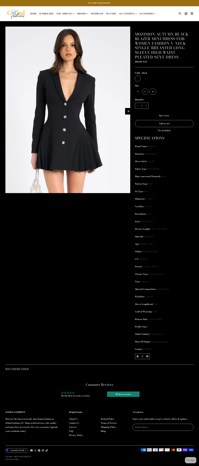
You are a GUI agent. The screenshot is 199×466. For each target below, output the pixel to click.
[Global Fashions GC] (16, 14)
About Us (73, 418)
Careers (73, 427)
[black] (138, 78)
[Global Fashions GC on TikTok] (46, 450)
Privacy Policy (76, 435)
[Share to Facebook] (147, 356)
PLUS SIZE (111, 13)
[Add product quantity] (145, 106)
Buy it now (164, 115)
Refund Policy (108, 418)
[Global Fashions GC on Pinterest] (39, 450)
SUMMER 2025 (46, 13)
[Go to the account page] (186, 14)
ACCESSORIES (146, 13)
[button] (128, 111)
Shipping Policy (108, 427)
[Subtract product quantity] (137, 106)
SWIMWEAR (97, 13)
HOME (33, 13)
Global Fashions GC (24, 457)
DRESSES (81, 13)
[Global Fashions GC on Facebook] (31, 450)
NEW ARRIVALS (64, 13)
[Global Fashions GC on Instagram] (43, 450)
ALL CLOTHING (127, 13)
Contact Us (74, 423)
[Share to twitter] (142, 356)
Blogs (103, 431)
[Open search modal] (180, 14)
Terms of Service (109, 423)
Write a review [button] (123, 394)
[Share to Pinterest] (137, 356)
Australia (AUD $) (17, 450)
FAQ (71, 431)
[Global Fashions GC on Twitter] (35, 450)
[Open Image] (67, 110)
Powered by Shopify (12, 459)
